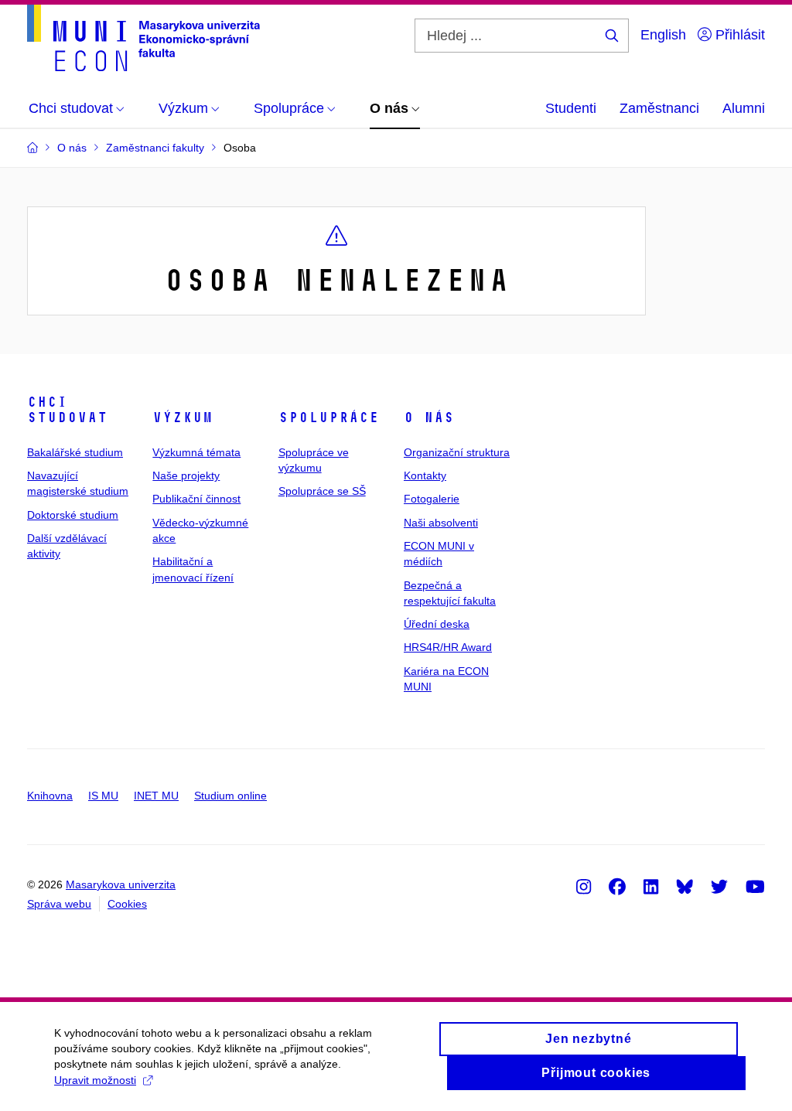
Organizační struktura (457, 452)
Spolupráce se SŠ (322, 491)
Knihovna (50, 795)
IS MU (103, 795)
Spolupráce (328, 417)
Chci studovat (67, 410)
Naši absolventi (441, 522)
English (663, 35)
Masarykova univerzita (121, 884)
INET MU (156, 795)
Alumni (743, 108)
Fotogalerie (431, 498)
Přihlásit (738, 35)
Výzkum (182, 417)
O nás (429, 417)
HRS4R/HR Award (448, 647)
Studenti (570, 108)
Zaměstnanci (659, 108)
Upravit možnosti (95, 1080)
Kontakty (425, 475)
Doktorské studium (72, 515)
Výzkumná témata (196, 452)
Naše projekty (186, 475)
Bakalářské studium (75, 452)
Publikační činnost (196, 498)
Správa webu (59, 904)
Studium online (230, 795)
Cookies (127, 904)
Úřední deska (436, 624)
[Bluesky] (684, 886)
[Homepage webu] (143, 38)
